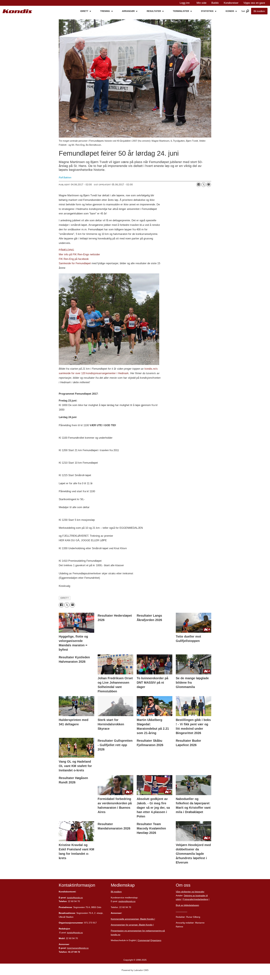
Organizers (155, 940)
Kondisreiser (231, 2)
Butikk (215, 2)
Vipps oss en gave (254, 2)
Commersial (144, 940)
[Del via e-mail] (208, 184)
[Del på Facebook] (198, 184)
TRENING (105, 11)
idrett (64, 598)
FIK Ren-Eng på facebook (74, 258)
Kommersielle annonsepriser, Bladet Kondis (132, 919)
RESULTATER (154, 11)
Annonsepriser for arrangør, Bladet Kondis (131, 924)
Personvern (181, 911)
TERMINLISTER (181, 11)
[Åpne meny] (247, 11)
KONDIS (230, 11)
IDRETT (84, 11)
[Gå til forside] (17, 11)
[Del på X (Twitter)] (203, 184)
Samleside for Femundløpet (75, 263)
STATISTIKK (207, 11)
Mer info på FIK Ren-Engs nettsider (79, 254)
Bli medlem (259, 11)
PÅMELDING (66, 249)
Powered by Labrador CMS (135, 970)
